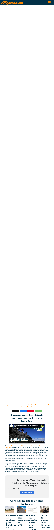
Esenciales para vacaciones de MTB (23, 520)
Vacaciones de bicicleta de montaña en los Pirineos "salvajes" (24, 446)
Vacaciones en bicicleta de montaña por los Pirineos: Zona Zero (33, 406)
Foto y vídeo (8, 405)
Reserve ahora (27, 493)
